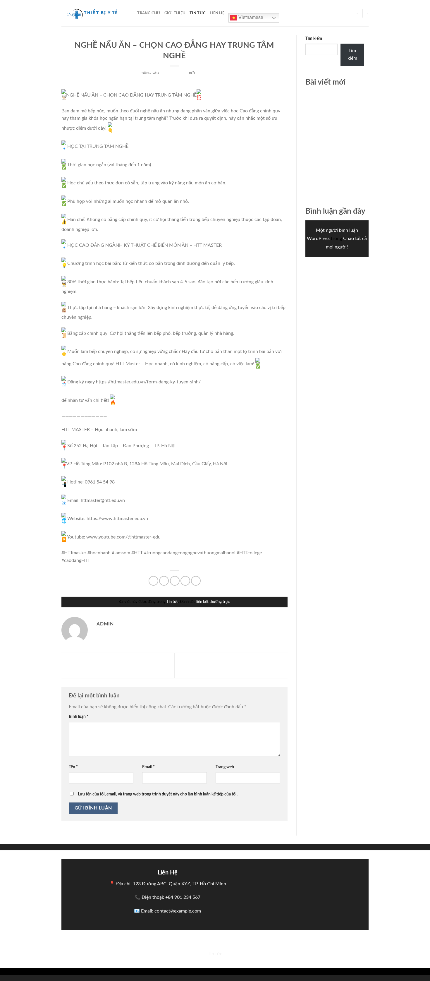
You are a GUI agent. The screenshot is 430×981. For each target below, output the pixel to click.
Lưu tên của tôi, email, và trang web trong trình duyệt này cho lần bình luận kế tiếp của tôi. (158, 794)
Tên (73, 767)
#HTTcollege (249, 552)
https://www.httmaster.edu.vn (117, 518)
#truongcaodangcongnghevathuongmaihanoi (189, 552)
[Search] (131, 13)
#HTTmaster (73, 552)
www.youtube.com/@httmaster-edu (123, 537)
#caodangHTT (75, 560)
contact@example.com (177, 911)
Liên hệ (217, 13)
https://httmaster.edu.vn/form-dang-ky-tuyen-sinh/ (148, 382)
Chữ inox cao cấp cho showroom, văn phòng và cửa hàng (335, 102)
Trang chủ (148, 13)
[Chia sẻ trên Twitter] (164, 581)
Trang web (225, 767)
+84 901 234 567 (182, 897)
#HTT (137, 552)
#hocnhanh (99, 552)
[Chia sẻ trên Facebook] (153, 581)
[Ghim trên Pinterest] (185, 581)
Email (148, 767)
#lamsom (121, 552)
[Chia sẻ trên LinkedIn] (196, 581)
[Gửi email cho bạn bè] (175, 581)
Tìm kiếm (313, 38)
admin (201, 73)
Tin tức (198, 13)
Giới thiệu (175, 13)
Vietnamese (250, 17)
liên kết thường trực (213, 601)
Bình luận (78, 716)
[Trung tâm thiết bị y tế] (90, 13)
